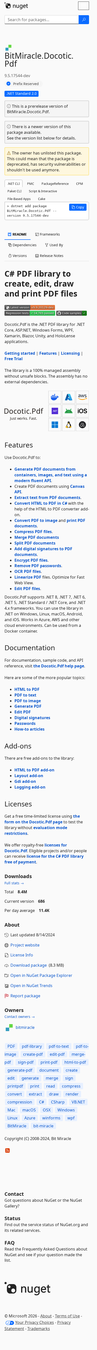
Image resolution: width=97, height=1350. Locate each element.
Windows (66, 1110)
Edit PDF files (27, 588)
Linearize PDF (27, 577)
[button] (78, 207)
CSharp (58, 1102)
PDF (11, 1046)
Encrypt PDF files (31, 560)
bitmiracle (25, 1027)
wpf (71, 1118)
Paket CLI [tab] (14, 191)
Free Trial (13, 358)
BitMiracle (16, 1126)
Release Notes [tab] (51, 255)
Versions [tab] (19, 255)
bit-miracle (43, 1126)
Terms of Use (67, 1316)
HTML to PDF (27, 689)
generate (30, 1078)
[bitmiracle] (9, 1027)
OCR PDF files (27, 571)
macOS (29, 1110)
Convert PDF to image (35, 520)
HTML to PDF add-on (34, 770)
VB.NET (78, 1102)
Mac (11, 1110)
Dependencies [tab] (24, 245)
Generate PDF (28, 706)
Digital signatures (32, 717)
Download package (28, 965)
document (49, 1070)
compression (19, 1102)
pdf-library (32, 1046)
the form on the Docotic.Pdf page (42, 819)
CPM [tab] (79, 183)
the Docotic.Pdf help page (58, 666)
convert (14, 1094)
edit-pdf (57, 1054)
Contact (14, 1194)
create (72, 1070)
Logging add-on (30, 787)
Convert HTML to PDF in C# (40, 503)
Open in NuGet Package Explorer (41, 975)
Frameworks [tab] (49, 234)
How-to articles (29, 729)
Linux (12, 1118)
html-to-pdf (75, 1062)
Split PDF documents (34, 543)
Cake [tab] (41, 199)
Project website (25, 945)
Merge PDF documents (36, 537)
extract (35, 1094)
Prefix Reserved (26, 83)
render (72, 1094)
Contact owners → (19, 1016)
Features (48, 353)
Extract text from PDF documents (47, 497)
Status (12, 1218)
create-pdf (33, 1054)
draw (54, 1094)
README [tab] (19, 234)
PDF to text (25, 695)
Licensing (70, 353)
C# (41, 1102)
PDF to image (27, 700)
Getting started (19, 353)
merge (52, 1078)
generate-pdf (19, 1070)
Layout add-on (28, 775)
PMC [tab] (30, 183)
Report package (25, 996)
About (46, 1316)
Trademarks (38, 1328)
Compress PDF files (33, 531)
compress (71, 1086)
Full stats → (14, 883)
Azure (29, 1118)
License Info (21, 955)
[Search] (84, 19)
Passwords (25, 723)
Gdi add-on (25, 781)
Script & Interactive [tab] (43, 191)
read (50, 1086)
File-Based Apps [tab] (19, 199)
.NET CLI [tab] (13, 183)
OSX (46, 1110)
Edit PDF (22, 712)
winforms (51, 1118)
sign (69, 1078)
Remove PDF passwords (37, 565)
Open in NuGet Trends (31, 985)
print (34, 1086)
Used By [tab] (55, 245)
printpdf (15, 1086)
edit (11, 1078)
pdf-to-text (59, 1046)
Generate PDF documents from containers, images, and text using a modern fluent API (50, 474)
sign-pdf (26, 1062)
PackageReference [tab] (55, 183)
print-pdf (49, 1062)
